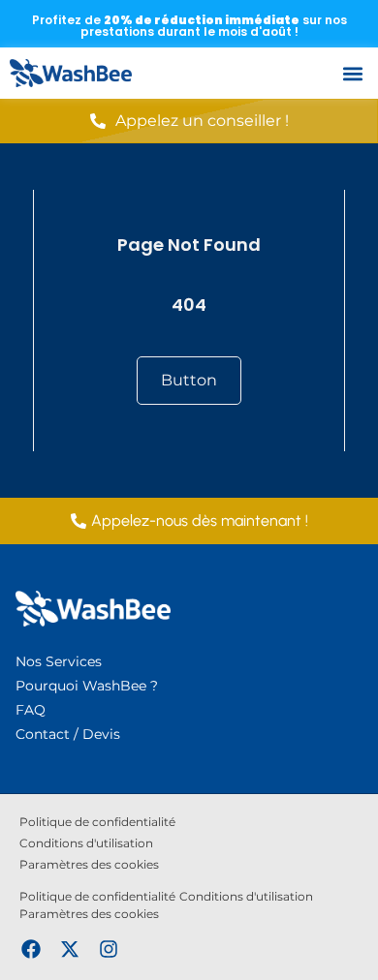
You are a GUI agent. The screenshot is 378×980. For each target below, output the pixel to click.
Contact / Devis (68, 734)
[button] (352, 73)
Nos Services (59, 661)
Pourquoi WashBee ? (87, 685)
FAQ (31, 710)
